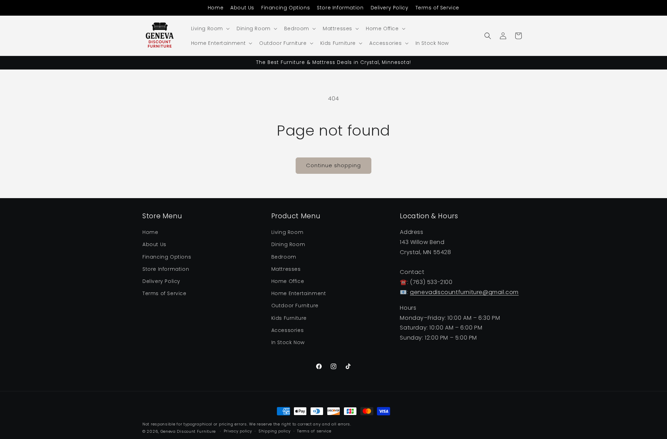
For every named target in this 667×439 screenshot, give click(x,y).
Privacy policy (238, 431)
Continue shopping (333, 165)
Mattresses (286, 269)
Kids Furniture (289, 318)
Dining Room (288, 244)
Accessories (287, 330)
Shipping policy (274, 431)
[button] (210, 28)
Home (215, 7)
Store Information (340, 7)
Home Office (287, 281)
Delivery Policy (390, 7)
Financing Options (285, 7)
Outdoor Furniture (295, 305)
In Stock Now (288, 342)
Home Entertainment (298, 293)
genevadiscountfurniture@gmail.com (464, 292)
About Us (242, 7)
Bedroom (283, 256)
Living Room (287, 232)
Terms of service (314, 431)
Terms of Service (437, 7)
